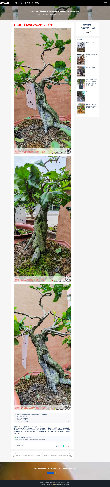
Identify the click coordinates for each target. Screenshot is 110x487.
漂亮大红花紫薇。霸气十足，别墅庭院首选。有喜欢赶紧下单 (91, 106)
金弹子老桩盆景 (18, 3)
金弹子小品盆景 (28, 3)
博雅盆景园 (20, 445)
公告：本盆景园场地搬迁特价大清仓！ (35, 25)
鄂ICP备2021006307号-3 (47, 484)
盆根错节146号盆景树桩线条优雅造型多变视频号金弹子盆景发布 (58, 456)
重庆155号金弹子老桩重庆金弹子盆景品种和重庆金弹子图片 (33, 439)
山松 (87, 92)
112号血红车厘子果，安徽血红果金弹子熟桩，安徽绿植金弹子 (27, 456)
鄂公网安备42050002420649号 (62, 484)
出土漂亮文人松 (90, 42)
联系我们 (37, 3)
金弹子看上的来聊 (90, 67)
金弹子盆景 (17, 439)
